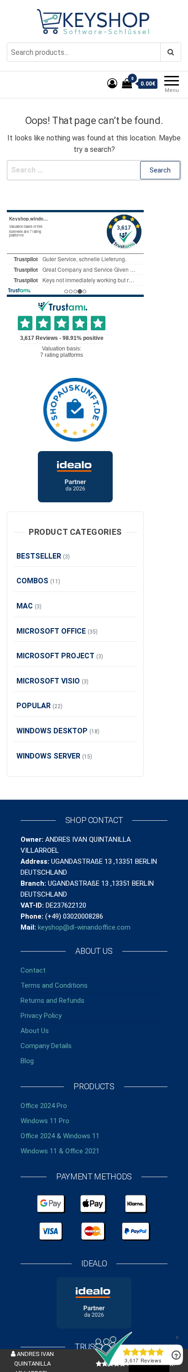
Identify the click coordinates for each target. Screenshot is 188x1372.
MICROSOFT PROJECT (55, 655)
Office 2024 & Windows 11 (60, 1136)
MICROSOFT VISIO (48, 681)
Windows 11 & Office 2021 (60, 1151)
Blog (27, 1061)
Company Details (46, 1046)
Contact (33, 970)
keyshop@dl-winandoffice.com (84, 927)
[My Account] (112, 83)
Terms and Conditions (54, 985)
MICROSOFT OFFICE (51, 631)
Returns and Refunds (52, 1000)
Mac (24, 606)
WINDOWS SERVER (48, 756)
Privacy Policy (41, 1016)
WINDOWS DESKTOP (52, 730)
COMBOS (32, 580)
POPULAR (33, 705)
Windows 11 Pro (45, 1121)
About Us (35, 1031)
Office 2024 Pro (44, 1106)
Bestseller (38, 556)
